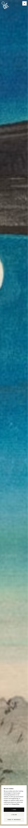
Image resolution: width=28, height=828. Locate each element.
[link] (15, 804)
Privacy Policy (15, 804)
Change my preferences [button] (13, 819)
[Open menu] (24, 3)
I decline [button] (14, 814)
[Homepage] (5, 5)
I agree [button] (14, 809)
